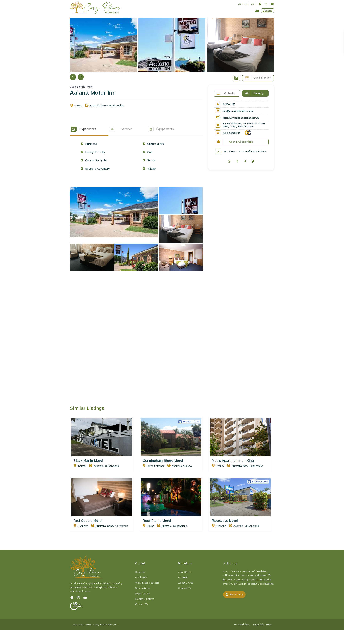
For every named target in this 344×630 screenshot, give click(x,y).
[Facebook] (260, 4)
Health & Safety (144, 598)
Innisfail (82, 465)
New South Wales (113, 105)
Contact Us (141, 604)
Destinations (142, 588)
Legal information (262, 624)
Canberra (83, 525)
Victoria (187, 465)
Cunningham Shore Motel (163, 460)
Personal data (242, 624)
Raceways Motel (225, 520)
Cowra (78, 105)
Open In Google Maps (241, 141)
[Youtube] (272, 4)
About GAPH (185, 582)
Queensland (112, 465)
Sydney (220, 465)
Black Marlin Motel (88, 460)
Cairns (150, 525)
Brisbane (221, 525)
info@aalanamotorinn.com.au (238, 111)
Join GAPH (185, 572)
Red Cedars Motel (88, 520)
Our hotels (141, 577)
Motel (90, 86)
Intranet (183, 577)
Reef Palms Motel (157, 520)
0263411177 (229, 104)
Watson (123, 525)
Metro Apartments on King (233, 460)
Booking (140, 572)
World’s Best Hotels (147, 582)
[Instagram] (266, 4)
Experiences (143, 593)
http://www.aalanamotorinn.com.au (241, 118)
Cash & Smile (77, 86)
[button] (267, 10)
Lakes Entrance (155, 465)
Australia (94, 105)
